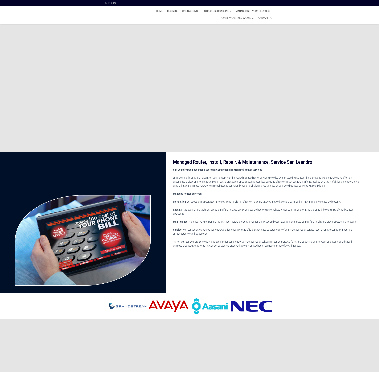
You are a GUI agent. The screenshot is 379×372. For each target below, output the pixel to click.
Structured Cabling (217, 11)
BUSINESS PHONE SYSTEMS (182, 11)
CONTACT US (265, 18)
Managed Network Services (253, 11)
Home (159, 11)
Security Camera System (236, 18)
